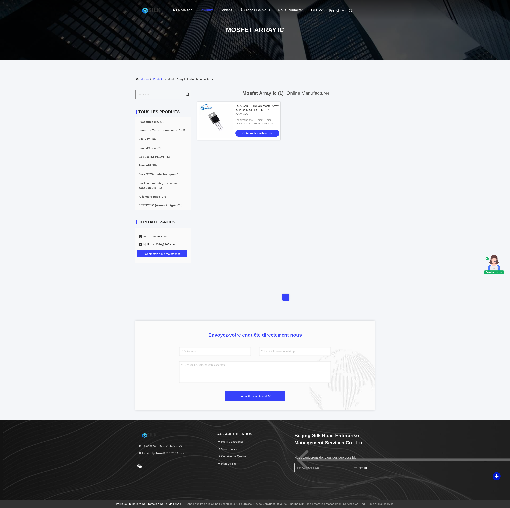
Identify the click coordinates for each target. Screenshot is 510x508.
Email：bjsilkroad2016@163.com (162, 453)
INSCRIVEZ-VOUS (363, 467)
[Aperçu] (151, 10)
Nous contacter (290, 10)
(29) (151, 148)
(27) (152, 196)
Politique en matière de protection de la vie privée (148, 503)
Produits (207, 10)
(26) (147, 139)
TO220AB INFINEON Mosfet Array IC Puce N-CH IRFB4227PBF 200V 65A (257, 109)
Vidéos (227, 10)
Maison (145, 79)
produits (158, 79)
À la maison (182, 10)
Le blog (317, 10)
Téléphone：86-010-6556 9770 (161, 445)
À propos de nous (255, 10)
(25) (152, 121)
